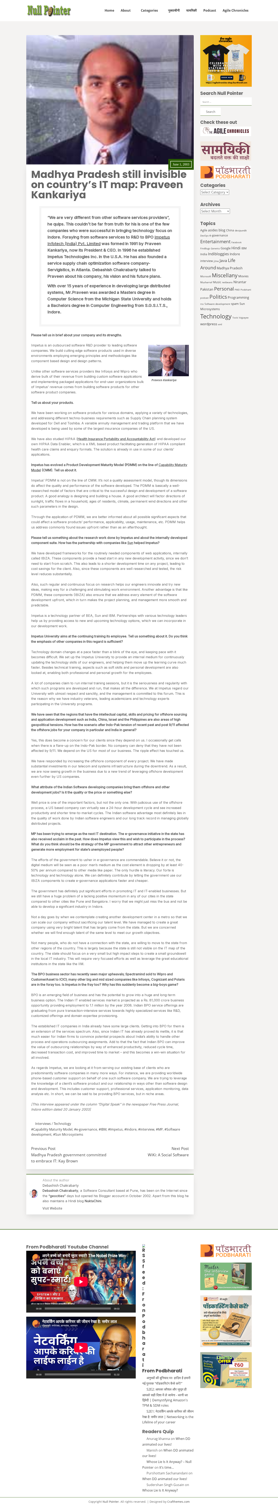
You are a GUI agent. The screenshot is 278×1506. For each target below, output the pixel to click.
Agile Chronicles (235, 10)
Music (217, 282)
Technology (62, 1123)
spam (235, 304)
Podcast (209, 10)
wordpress (208, 324)
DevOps (204, 235)
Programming (238, 297)
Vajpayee (243, 317)
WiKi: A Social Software (168, 1155)
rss (202, 304)
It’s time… (166, 1467)
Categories (149, 10)
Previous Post (43, 1148)
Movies (243, 276)
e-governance (218, 235)
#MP (159, 1129)
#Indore (130, 1129)
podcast (204, 297)
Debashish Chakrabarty (60, 1191)
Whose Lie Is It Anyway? (160, 1490)
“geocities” (57, 1196)
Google (226, 248)
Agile (203, 230)
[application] (81, 1282)
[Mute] (124, 1308)
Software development (217, 304)
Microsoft (205, 276)
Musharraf (206, 282)
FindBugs (205, 248)
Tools (235, 317)
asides (213, 230)
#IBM (102, 1129)
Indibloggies (218, 253)
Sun (130, 543)
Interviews (43, 1123)
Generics (215, 248)
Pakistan (206, 289)
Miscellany (225, 275)
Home (109, 10)
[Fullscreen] (130, 1308)
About (126, 10)
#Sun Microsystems (68, 1134)
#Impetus (115, 1129)
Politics (218, 296)
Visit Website (52, 1208)
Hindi (236, 247)
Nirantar (239, 282)
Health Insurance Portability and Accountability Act (116, 439)
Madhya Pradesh (230, 268)
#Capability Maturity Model (51, 1129)
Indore (235, 254)
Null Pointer (111, 1502)
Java (223, 260)
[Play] (32, 1308)
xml (220, 324)
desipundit (241, 230)
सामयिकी (191, 10)
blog (222, 230)
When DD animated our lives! (164, 1479)
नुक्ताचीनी (174, 10)
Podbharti (246, 289)
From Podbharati (162, 1370)
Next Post (180, 1148)
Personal (224, 288)
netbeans (227, 282)
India (203, 254)
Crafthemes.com (178, 1502)
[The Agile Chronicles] (226, 131)
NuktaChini (93, 1201)
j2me (216, 261)
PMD (237, 289)
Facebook (236, 242)
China (230, 230)
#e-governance (85, 1129)
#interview (146, 1129)
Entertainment (215, 241)
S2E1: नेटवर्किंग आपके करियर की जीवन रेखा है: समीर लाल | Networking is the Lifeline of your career (168, 1416)
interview (206, 261)
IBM (244, 248)
